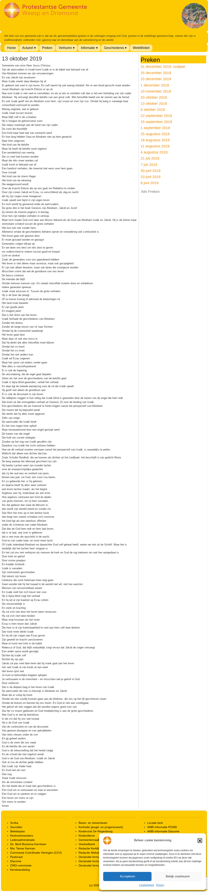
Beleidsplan (17, 831)
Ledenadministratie (22, 839)
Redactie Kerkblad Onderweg (97, 848)
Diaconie (15, 861)
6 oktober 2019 (153, 109)
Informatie (88, 48)
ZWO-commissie (20, 865)
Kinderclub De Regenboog (96, 831)
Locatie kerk (155, 822)
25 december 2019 (156, 73)
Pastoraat (16, 857)
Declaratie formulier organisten (98, 865)
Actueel (27, 48)
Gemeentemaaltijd (90, 839)
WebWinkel (141, 48)
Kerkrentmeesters (21, 835)
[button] (200, 840)
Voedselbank (87, 844)
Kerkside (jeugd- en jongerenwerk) (101, 827)
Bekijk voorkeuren (178, 876)
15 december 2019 (156, 79)
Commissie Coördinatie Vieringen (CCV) (36, 852)
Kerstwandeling (20, 869)
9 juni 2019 (149, 183)
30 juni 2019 (150, 170)
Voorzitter (16, 827)
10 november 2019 (156, 91)
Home (11, 48)
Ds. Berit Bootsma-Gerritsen (28, 844)
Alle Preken (150, 192)
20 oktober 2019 (154, 97)
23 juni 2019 (150, 177)
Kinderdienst (87, 835)
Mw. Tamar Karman (22, 848)
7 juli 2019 (149, 164)
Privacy (160, 885)
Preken (47, 48)
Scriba (14, 822)
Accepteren (127, 876)
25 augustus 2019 (155, 134)
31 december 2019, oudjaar (163, 66)
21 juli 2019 (150, 158)
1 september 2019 (155, 128)
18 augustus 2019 (155, 140)
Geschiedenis (114, 48)
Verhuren (65, 48)
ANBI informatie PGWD (162, 827)
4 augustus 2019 (154, 152)
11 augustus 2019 (155, 146)
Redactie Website (90, 852)
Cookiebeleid (146, 885)
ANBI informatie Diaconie (163, 831)
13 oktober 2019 (154, 103)
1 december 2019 (155, 85)
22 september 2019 (156, 115)
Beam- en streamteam (93, 822)
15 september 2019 (156, 122)
